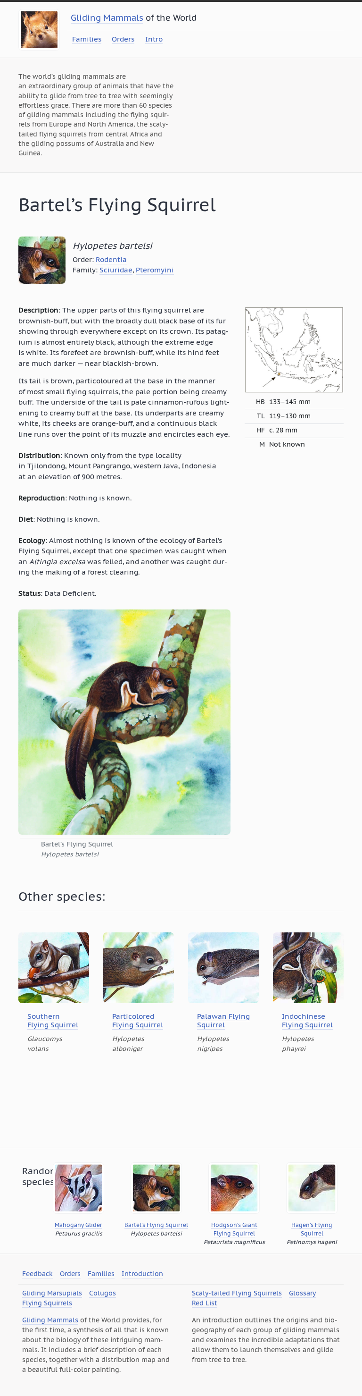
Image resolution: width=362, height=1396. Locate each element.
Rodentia (111, 259)
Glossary (302, 1293)
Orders (123, 38)
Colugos (102, 1293)
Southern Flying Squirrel (52, 1020)
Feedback (37, 1273)
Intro (154, 38)
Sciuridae (115, 269)
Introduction (142, 1273)
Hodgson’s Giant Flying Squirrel (234, 1229)
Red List (204, 1303)
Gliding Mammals (107, 17)
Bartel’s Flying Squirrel (156, 1224)
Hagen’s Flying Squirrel (311, 1229)
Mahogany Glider (78, 1224)
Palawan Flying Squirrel (223, 1020)
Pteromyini (155, 269)
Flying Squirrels (47, 1303)
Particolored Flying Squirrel (137, 1020)
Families (86, 38)
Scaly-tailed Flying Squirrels (237, 1293)
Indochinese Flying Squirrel (307, 1020)
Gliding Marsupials (52, 1293)
